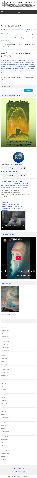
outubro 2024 (4, 336)
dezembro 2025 (5, 330)
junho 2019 (3, 411)
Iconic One (10, 476)
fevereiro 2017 (4, 450)
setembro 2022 (4, 353)
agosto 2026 (4, 325)
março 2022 (4, 358)
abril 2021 (3, 389)
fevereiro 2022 (4, 361)
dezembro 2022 (5, 347)
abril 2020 (3, 397)
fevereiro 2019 (4, 414)
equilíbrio (30, 77)
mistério (26, 44)
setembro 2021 (4, 375)
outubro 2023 (4, 344)
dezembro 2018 (5, 417)
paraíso (31, 44)
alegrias (21, 44)
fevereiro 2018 (4, 428)
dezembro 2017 (5, 431)
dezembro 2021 (5, 366)
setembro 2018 (4, 420)
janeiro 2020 (4, 403)
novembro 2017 (5, 434)
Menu (18, 12)
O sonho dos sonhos (12, 25)
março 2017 (4, 448)
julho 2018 (3, 422)
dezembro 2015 (5, 462)
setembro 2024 (4, 339)
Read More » (8, 40)
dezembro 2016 (5, 453)
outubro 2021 (4, 372)
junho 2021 (3, 383)
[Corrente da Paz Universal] (18, 6)
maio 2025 (3, 333)
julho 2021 (3, 380)
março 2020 (4, 400)
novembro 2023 (5, 341)
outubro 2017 (4, 436)
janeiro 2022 (4, 364)
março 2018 (4, 425)
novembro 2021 (5, 369)
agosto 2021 (4, 378)
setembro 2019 (4, 408)
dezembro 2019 (5, 406)
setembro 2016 (4, 456)
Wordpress (26, 476)
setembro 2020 (4, 392)
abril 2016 (3, 459)
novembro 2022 (5, 350)
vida (2, 79)
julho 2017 (3, 442)
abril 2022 (3, 355)
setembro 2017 (4, 439)
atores (25, 77)
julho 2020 (3, 394)
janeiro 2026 (4, 327)
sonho (7, 46)
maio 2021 (3, 386)
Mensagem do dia (11, 44)
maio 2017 (3, 445)
